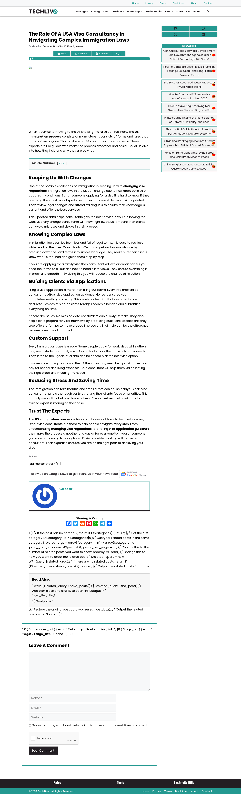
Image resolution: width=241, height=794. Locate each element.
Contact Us (193, 11)
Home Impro (134, 11)
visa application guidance (75, 294)
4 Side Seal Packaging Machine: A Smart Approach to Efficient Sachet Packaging (189, 143)
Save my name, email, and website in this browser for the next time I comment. (90, 725)
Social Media (153, 11)
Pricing (95, 11)
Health (169, 11)
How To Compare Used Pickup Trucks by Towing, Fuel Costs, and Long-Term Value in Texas (189, 71)
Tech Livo (43, 791)
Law (34, 456)
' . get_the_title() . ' (44, 595)
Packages (81, 11)
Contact (208, 3)
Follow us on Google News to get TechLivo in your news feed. (74, 474)
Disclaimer (178, 3)
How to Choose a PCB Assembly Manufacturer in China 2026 (189, 96)
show (62, 163)
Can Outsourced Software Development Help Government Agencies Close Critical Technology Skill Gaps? (189, 55)
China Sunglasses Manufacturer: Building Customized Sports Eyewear (189, 167)
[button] (207, 11)
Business (118, 11)
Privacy (149, 3)
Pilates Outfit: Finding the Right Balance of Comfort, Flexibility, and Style (189, 120)
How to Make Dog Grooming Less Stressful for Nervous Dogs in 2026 (189, 108)
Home (135, 3)
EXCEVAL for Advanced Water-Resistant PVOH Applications (189, 85)
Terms (163, 3)
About (194, 3)
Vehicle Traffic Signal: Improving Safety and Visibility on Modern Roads (189, 155)
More (179, 11)
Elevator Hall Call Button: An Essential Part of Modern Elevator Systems (189, 131)
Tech (106, 11)
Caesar (79, 46)
